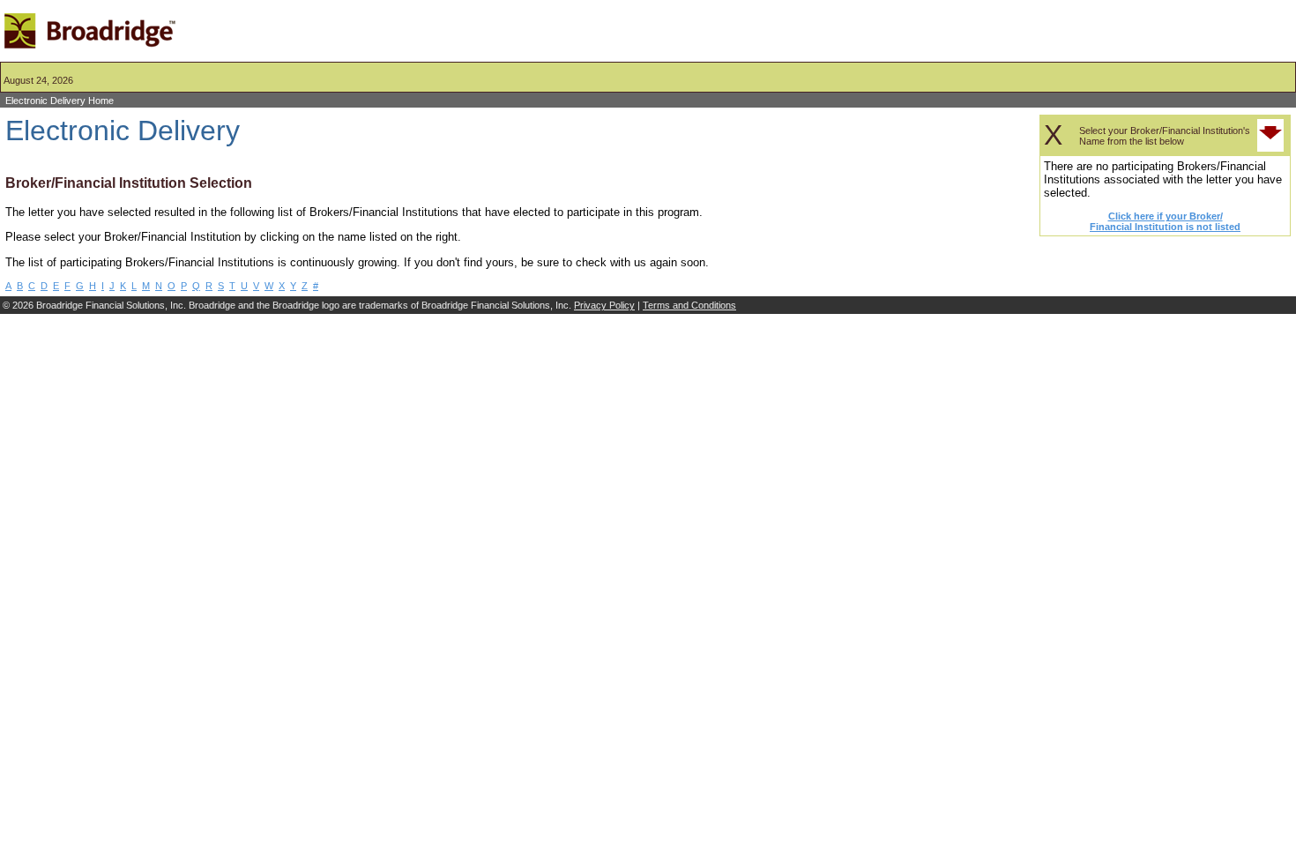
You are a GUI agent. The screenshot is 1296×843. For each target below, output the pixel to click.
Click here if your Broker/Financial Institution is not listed (1165, 221)
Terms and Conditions (689, 305)
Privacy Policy (604, 305)
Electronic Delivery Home (59, 100)
